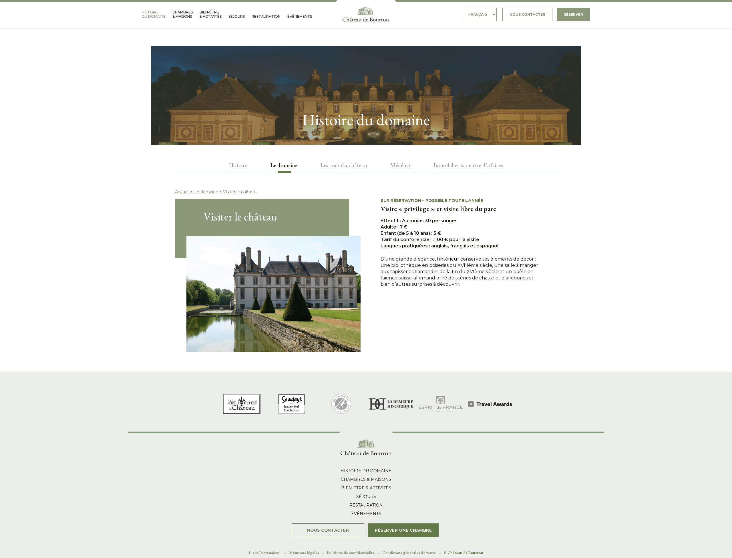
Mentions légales (304, 552)
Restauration (266, 16)
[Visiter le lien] (366, 14)
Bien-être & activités (211, 14)
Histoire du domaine (154, 14)
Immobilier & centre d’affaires (468, 165)
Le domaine (206, 191)
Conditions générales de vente (409, 552)
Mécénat (400, 165)
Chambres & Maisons (182, 14)
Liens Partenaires (264, 552)
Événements (299, 16)
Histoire (238, 165)
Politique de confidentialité (351, 552)
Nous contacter (527, 14)
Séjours (236, 16)
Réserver (573, 14)
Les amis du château (344, 165)
